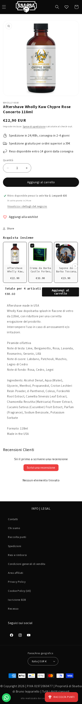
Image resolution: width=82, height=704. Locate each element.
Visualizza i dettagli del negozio (27, 206)
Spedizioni (14, 546)
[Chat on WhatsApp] (6, 697)
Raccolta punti (17, 537)
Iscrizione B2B (17, 599)
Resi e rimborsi (17, 555)
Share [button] (10, 228)
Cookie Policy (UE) (19, 591)
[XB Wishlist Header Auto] (66, 7)
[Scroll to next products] (75, 266)
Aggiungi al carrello (60, 292)
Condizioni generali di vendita (26, 564)
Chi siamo (14, 528)
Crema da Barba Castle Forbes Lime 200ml (40, 271)
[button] (57, 7)
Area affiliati (15, 573)
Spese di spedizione (34, 126)
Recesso (13, 608)
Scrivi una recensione (41, 468)
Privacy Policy (16, 581)
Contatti (13, 519)
